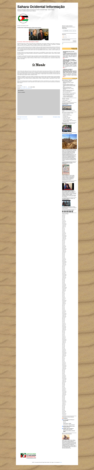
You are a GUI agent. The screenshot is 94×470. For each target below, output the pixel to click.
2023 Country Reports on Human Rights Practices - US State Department (68, 90)
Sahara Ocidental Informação (41, 7)
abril (62, 219)
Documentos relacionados (66, 117)
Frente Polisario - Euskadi (67, 423)
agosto (63, 239)
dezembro (63, 223)
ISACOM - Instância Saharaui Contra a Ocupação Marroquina (69, 426)
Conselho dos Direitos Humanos (67, 119)
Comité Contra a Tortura (66, 118)
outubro (63, 225)
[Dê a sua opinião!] (31, 86)
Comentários (65, 37)
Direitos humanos (22, 88)
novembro (63, 224)
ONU (31, 88)
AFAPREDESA (65, 418)
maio (63, 218)
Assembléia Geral (65, 116)
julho (62, 266)
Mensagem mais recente (22, 116)
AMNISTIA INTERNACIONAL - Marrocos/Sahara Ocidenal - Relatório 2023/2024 (68, 88)
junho (63, 293)
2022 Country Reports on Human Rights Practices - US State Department (68, 94)
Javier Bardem (28, 88)
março (63, 220)
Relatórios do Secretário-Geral (67, 115)
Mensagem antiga (56, 116)
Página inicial (40, 116)
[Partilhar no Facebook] (33, 86)
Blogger (61, 462)
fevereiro (63, 221)
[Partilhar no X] (32, 86)
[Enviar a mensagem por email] (30, 86)
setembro (63, 226)
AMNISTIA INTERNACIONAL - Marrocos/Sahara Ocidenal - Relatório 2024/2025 (68, 82)
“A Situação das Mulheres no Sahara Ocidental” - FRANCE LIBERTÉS (68, 96)
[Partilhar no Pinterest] (34, 86)
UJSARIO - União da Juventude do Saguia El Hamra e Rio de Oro (68, 429)
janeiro (63, 222)
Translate (69, 101)
